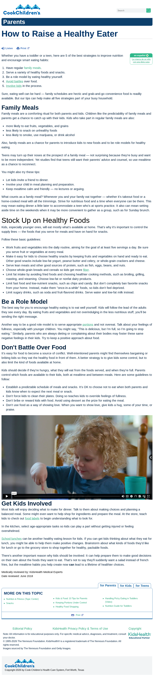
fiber (86, 269)
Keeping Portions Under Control (71, 602)
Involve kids (14, 86)
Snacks (10, 603)
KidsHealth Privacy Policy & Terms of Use (80, 628)
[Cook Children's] (22, 9)
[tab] (142, 585)
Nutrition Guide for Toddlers (118, 606)
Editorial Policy (22, 628)
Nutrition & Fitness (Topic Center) (22, 599)
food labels (32, 518)
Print (23, 48)
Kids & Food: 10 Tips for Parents (71, 598)
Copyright (135, 628)
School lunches (12, 538)
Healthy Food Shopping (67, 606)
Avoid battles (14, 81)
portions (88, 324)
